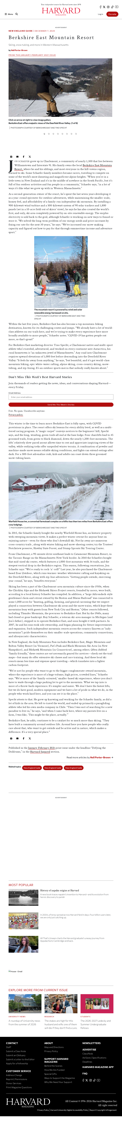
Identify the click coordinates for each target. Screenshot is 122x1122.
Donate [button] (112, 14)
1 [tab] (44, 134)
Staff (8, 1047)
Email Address (15, 393)
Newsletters (91, 1043)
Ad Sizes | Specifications (94, 1057)
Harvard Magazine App (98, 1067)
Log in (100, 14)
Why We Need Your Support (58, 1082)
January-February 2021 (35, 55)
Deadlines (87, 1061)
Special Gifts (50, 1074)
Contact (12, 1043)
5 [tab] (62, 134)
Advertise (89, 1049)
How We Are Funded (54, 1070)
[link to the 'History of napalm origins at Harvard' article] (23, 898)
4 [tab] (58, 134)
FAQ (84, 1073)
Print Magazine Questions (19, 1087)
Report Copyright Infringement (103, 1110)
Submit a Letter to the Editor (20, 1059)
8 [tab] (76, 134)
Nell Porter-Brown (19, 50)
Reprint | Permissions (16, 1079)
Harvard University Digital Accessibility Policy (69, 1110)
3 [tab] (53, 134)
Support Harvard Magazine (56, 1060)
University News (17, 1017)
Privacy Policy (51, 1051)
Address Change (14, 1075)
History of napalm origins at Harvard (59, 890)
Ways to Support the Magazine (59, 1078)
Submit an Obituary (15, 1055)
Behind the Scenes (53, 1065)
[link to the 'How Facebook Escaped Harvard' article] (23, 921)
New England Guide (21, 31)
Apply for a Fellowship (17, 1063)
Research (49, 1017)
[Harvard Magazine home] (61, 12)
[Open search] (16, 14)
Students (86, 1017)
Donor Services (13, 1083)
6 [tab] (67, 134)
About (48, 1043)
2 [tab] (49, 134)
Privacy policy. (16, 414)
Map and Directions (54, 1047)
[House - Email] (61, 971)
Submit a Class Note (16, 1051)
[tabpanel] (60, 94)
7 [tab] (71, 134)
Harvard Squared (40, 752)
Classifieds (87, 1053)
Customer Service (18, 1071)
